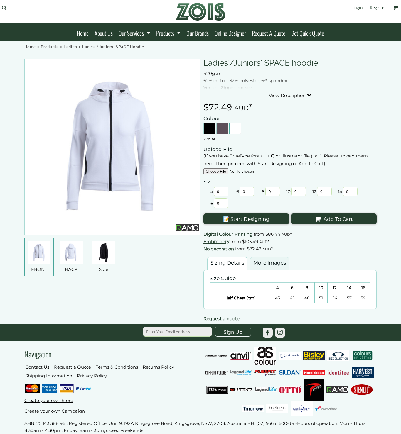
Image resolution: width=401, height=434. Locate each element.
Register (378, 7)
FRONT (39, 269)
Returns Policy (158, 367)
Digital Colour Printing (227, 234)
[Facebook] (268, 333)
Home (30, 47)
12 (314, 191)
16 (211, 203)
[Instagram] (280, 333)
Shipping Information (48, 376)
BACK (71, 269)
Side (103, 269)
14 (340, 191)
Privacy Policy (92, 376)
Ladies (70, 47)
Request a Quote (72, 367)
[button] (3, 7)
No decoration (218, 249)
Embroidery (216, 241)
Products (50, 47)
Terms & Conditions (117, 367)
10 (288, 191)
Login (357, 7)
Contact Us (37, 367)
